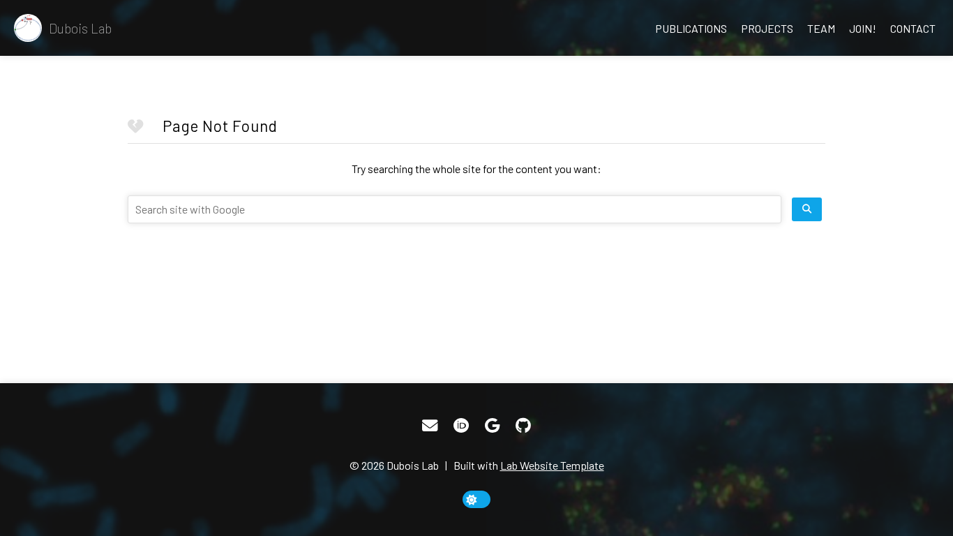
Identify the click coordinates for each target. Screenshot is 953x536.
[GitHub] (523, 426)
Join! (862, 28)
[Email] (430, 426)
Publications (691, 28)
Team (821, 28)
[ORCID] (461, 426)
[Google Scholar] (492, 426)
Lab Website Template (552, 465)
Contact (913, 28)
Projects (767, 28)
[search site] (807, 209)
